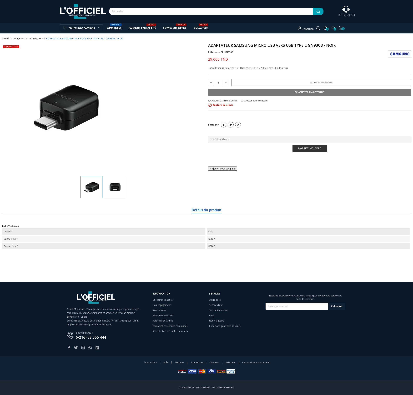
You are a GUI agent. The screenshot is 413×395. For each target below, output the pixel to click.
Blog (211, 315)
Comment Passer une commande (170, 325)
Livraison (214, 362)
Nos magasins (216, 320)
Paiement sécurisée (162, 320)
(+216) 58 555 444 (91, 337)
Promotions (197, 362)
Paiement (231, 362)
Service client (216, 304)
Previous (7, 108)
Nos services (159, 310)
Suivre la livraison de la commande (170, 331)
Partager (223, 124)
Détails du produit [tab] (207, 210)
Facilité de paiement (162, 315)
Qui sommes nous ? (162, 299)
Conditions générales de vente (225, 325)
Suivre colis (215, 299)
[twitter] (76, 348)
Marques (179, 362)
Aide (166, 362)
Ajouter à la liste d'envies (224, 100)
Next (199, 108)
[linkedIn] (97, 348)
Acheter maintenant (311, 92)
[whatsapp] (90, 348)
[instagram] (83, 348)
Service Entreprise (218, 310)
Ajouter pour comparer (256, 100)
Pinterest (238, 124)
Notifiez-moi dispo (309, 148)
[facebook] (69, 348)
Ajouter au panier (321, 82)
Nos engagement (161, 304)
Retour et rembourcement (256, 362)
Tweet (231, 124)
